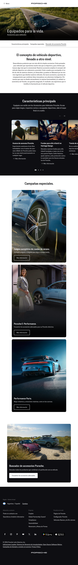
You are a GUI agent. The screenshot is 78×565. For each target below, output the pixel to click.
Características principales (20, 44)
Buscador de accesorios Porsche (56, 44)
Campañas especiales (37, 44)
